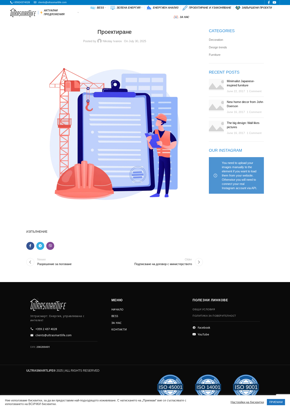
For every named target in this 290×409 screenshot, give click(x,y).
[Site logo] (23, 12)
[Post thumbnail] (216, 86)
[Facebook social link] (30, 246)
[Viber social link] (50, 246)
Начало (117, 309)
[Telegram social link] (40, 246)
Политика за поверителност (214, 315)
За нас (116, 323)
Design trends (218, 47)
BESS (114, 316)
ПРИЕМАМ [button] (276, 402)
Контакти (119, 329)
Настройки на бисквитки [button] (247, 402)
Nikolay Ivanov (112, 41)
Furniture (214, 54)
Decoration (216, 39)
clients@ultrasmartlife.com (52, 2)
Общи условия (204, 309)
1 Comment (254, 91)
